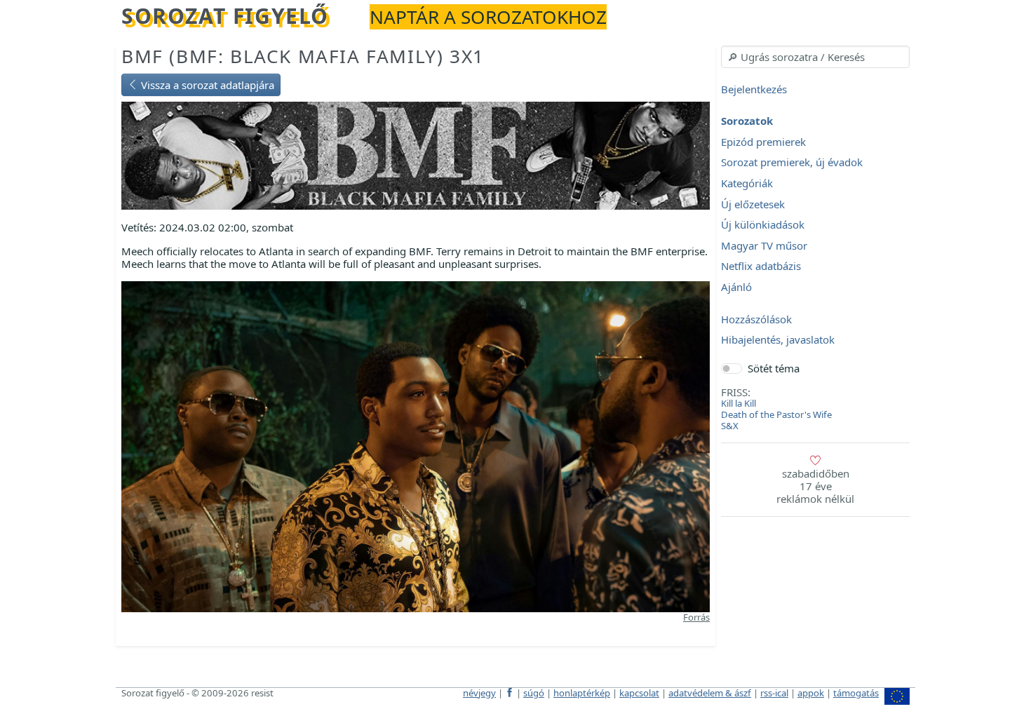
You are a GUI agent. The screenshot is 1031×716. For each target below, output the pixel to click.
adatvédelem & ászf (709, 693)
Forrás (696, 617)
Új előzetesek (753, 204)
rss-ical (774, 693)
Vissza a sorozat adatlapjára (206, 85)
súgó (533, 693)
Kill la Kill (738, 403)
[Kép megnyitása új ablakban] (415, 445)
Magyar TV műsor (764, 245)
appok (810, 693)
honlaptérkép (581, 693)
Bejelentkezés (754, 89)
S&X (730, 425)
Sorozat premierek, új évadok (792, 163)
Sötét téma (774, 368)
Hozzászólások (756, 319)
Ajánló (736, 287)
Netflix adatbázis (761, 266)
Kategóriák (747, 183)
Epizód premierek (763, 142)
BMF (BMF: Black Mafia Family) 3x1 (303, 56)
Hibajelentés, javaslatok (778, 340)
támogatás (856, 693)
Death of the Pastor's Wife (776, 414)
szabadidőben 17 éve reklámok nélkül (815, 486)
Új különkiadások (762, 225)
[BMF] (415, 154)
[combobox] (815, 57)
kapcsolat (639, 693)
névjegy (479, 693)
